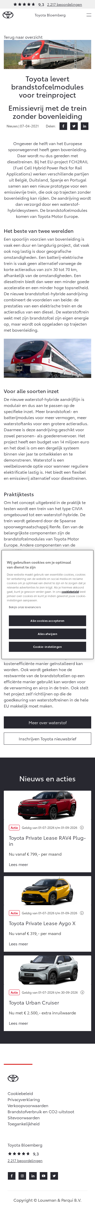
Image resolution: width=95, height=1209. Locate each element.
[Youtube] (44, 1176)
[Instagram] (22, 1176)
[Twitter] (74, 126)
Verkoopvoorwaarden (28, 1105)
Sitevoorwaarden (24, 1117)
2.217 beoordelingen (64, 4)
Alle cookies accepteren (47, 621)
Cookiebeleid (20, 1093)
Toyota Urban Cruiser (34, 1002)
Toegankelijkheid (24, 1123)
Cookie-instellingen (47, 647)
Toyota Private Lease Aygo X (42, 923)
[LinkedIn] (85, 126)
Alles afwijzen (48, 634)
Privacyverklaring (24, 1099)
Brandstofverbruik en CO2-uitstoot (41, 1111)
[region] (47, 604)
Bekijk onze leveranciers (25, 607)
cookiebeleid (70, 591)
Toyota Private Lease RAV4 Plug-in (47, 840)
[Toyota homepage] (8, 15)
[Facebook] (63, 126)
